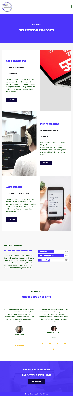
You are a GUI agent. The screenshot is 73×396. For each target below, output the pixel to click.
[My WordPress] (7, 6)
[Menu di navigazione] (69, 6)
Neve (27, 394)
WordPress (44, 394)
